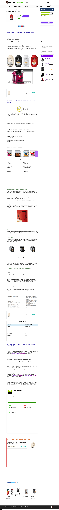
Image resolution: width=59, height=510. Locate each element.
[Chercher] (48, 2)
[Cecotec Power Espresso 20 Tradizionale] (26, 488)
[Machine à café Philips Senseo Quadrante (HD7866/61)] (34, 488)
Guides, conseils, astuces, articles (29, 6)
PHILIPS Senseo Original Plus (49, 78)
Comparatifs (15, 6)
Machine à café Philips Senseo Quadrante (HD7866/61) (33, 497)
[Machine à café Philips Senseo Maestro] (18, 488)
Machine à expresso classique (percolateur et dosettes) (15, 9)
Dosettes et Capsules (20, 6)
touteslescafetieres (19, 12)
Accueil (7, 9)
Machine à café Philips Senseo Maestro (17, 494)
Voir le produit (25, 16)
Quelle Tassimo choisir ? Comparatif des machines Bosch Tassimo (10, 497)
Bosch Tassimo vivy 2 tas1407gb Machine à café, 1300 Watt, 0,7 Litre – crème (17, 93)
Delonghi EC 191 (47, 63)
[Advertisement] (22, 182)
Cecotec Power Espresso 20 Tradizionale (25, 497)
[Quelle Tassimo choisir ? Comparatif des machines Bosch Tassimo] (10, 488)
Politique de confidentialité (24, 506)
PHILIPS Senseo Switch (48, 58)
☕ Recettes (36, 6)
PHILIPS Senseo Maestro (48, 67)
